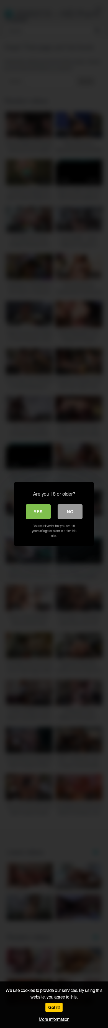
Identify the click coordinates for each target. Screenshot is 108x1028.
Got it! (54, 1007)
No (70, 511)
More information (54, 1019)
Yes (38, 511)
